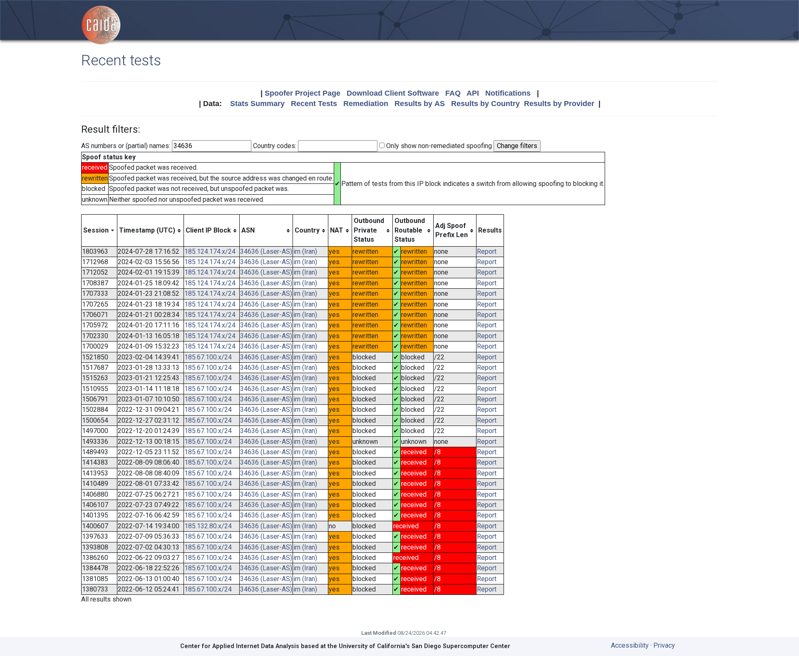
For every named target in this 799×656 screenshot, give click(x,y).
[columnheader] (99, 230)
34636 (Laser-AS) (266, 251)
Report (486, 251)
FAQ (453, 93)
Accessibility (630, 645)
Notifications (508, 93)
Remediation (365, 103)
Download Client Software (393, 93)
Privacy (664, 645)
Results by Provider (559, 103)
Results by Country (485, 103)
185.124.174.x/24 (210, 251)
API (472, 93)
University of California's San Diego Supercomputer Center (424, 646)
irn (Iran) (305, 251)
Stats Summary (257, 103)
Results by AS (420, 103)
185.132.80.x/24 (208, 526)
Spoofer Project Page (302, 93)
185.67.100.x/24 (208, 357)
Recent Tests (314, 103)
